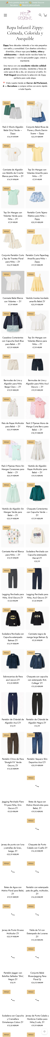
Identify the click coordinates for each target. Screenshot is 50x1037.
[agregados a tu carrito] (45, 15)
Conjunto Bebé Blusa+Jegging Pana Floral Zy (37, 976)
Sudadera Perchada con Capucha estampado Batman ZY (13, 637)
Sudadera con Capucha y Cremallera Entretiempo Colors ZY (13, 1019)
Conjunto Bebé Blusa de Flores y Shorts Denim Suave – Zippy (37, 130)
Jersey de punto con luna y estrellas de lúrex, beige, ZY (12, 848)
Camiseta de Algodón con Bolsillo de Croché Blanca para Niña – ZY (12, 173)
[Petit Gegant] (25, 15)
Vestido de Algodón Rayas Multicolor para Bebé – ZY (37, 469)
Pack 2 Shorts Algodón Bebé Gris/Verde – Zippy (12, 130)
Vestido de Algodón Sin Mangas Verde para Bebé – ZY (13, 512)
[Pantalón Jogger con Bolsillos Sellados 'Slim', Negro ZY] (12, 957)
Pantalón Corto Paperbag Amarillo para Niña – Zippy (37, 258)
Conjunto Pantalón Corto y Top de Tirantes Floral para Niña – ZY (13, 258)
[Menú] (5, 15)
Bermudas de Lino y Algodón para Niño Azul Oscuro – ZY (37, 383)
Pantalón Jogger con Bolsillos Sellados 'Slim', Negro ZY (13, 976)
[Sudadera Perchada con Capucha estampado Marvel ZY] (37, 535)
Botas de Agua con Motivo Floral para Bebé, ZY (13, 890)
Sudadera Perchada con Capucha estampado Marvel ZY (37, 554)
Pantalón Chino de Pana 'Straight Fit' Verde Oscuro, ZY (13, 762)
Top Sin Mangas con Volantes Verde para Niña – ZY (12, 216)
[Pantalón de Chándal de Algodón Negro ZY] (37, 703)
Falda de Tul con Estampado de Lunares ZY (37, 933)
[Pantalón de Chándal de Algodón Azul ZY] (12, 703)
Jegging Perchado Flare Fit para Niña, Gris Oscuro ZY (13, 805)
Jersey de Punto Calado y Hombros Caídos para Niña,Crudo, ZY (37, 1019)
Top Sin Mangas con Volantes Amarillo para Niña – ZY (37, 173)
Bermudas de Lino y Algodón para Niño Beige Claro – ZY (13, 383)
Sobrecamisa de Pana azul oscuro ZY (13, 678)
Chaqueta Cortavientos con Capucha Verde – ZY (37, 512)
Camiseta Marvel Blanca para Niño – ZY (13, 553)
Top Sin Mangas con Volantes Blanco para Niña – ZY (37, 341)
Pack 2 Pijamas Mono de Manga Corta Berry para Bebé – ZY (37, 426)
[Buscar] (40, 15)
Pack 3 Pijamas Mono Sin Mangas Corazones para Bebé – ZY (13, 469)
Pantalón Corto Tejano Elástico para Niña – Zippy (37, 216)
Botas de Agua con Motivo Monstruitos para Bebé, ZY (37, 805)
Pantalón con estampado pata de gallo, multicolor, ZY (37, 890)
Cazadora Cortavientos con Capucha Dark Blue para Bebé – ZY (13, 341)
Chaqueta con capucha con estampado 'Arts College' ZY (37, 680)
